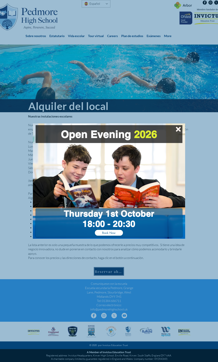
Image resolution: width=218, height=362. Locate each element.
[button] (178, 129)
